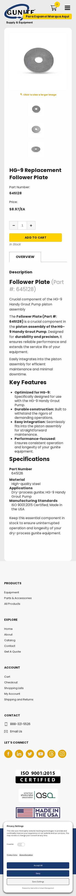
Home (8, 629)
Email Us (16, 731)
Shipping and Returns (18, 699)
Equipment (11, 592)
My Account (12, 694)
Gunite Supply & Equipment (17, 23)
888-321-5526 (20, 724)
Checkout (11, 682)
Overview (25, 256)
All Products (12, 604)
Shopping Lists (14, 688)
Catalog (9, 640)
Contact (9, 646)
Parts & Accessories (18, 598)
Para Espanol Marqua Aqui (47, 16)
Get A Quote (12, 652)
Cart (7, 677)
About (8, 635)
